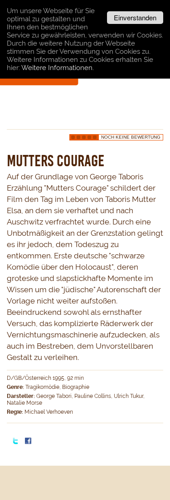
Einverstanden (135, 17)
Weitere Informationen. (57, 68)
